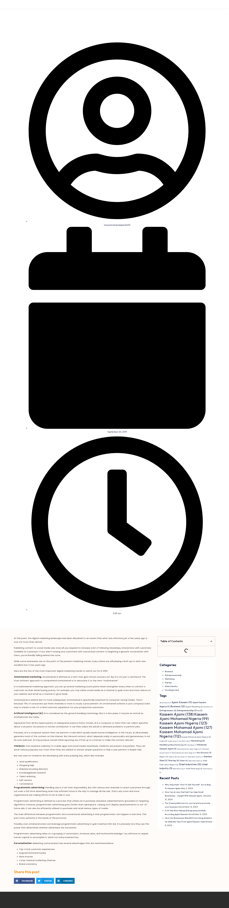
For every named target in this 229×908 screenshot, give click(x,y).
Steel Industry (171, 686)
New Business (204, 752)
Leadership (173, 741)
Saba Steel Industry (195, 757)
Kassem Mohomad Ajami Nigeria (196, 737)
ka (199, 710)
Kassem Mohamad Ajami (186, 727)
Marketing (170, 679)
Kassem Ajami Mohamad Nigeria (184, 716)
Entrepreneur (168, 710)
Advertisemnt (165, 703)
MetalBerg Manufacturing (173, 744)
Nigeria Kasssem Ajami (178, 757)
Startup (168, 682)
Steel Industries (190, 764)
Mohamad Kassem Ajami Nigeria (189, 749)
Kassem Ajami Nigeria (183, 723)
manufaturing (184, 741)
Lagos (163, 741)
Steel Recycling (179, 769)
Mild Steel (191, 745)
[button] (24, 881)
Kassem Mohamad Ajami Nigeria (181, 733)
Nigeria (164, 757)
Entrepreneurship (173, 675)
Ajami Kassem (181, 702)
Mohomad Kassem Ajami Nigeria (184, 753)
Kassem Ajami (177, 714)
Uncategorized (172, 690)
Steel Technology (194, 769)
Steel (184, 760)
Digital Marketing (194, 707)
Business (169, 671)
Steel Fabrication (195, 761)
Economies (208, 707)
